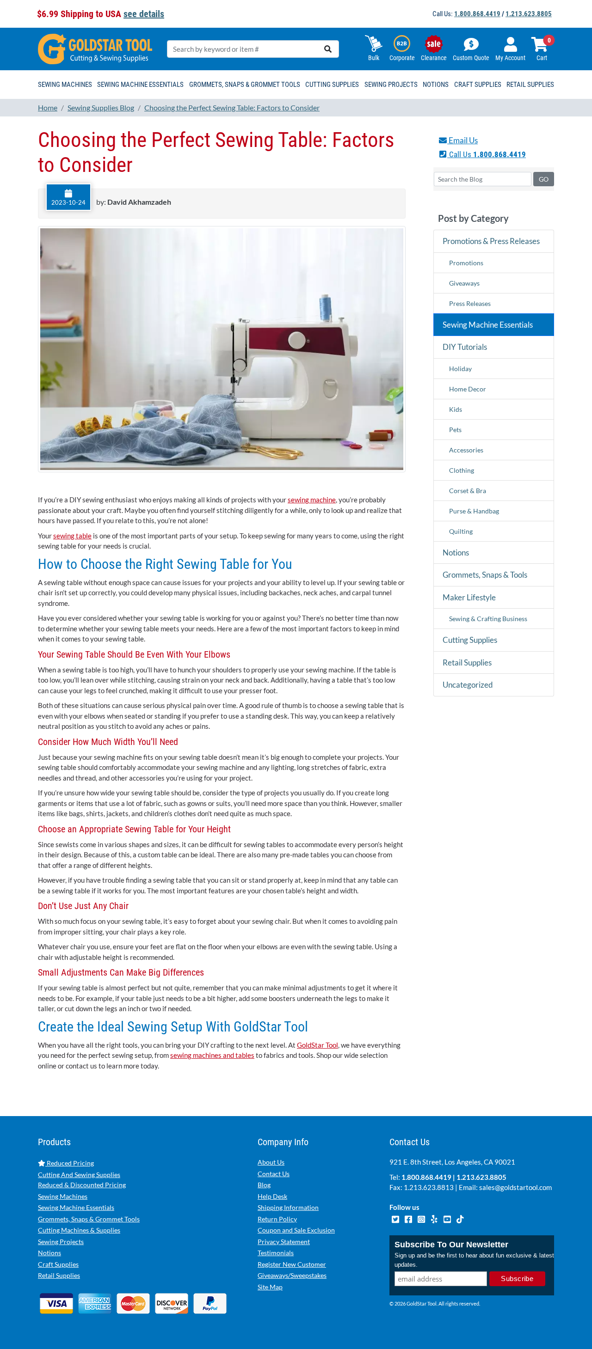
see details (143, 13)
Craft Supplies (58, 1264)
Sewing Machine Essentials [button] (140, 84)
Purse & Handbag (474, 511)
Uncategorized (468, 685)
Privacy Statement (284, 1241)
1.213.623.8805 (529, 14)
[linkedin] (434, 1218)
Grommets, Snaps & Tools (485, 575)
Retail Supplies (467, 662)
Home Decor (467, 389)
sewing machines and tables (212, 1055)
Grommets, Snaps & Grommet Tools (89, 1219)
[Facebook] (408, 1218)
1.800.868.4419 (477, 14)
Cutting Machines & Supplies (79, 1230)
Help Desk (272, 1196)
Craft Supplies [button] (477, 84)
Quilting (461, 531)
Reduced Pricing (69, 1163)
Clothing (461, 470)
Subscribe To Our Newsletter (451, 1244)
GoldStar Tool (317, 1045)
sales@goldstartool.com (515, 1187)
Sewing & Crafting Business (488, 619)
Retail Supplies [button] (530, 84)
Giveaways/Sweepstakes (292, 1275)
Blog (264, 1185)
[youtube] (447, 1218)
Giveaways (464, 283)
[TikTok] (460, 1218)
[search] (328, 49)
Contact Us (274, 1174)
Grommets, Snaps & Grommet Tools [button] (244, 84)
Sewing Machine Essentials (488, 325)
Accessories (466, 450)
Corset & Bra (467, 490)
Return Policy (277, 1219)
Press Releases (470, 303)
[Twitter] (395, 1218)
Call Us (486, 154)
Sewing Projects (61, 1241)
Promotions (466, 263)
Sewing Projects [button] (391, 84)
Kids (455, 409)
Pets (455, 429)
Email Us (462, 140)
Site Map (270, 1287)
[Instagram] (421, 1218)
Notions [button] (436, 84)
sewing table (72, 535)
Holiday (460, 368)
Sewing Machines (62, 1196)
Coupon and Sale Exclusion (296, 1230)
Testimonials (276, 1253)
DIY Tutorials (465, 347)
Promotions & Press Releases (491, 241)
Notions (456, 552)
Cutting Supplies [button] (332, 84)
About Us (271, 1162)
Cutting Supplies (470, 640)
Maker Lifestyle (469, 597)
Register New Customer (292, 1264)
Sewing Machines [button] (65, 84)
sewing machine (312, 499)
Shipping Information (288, 1207)
